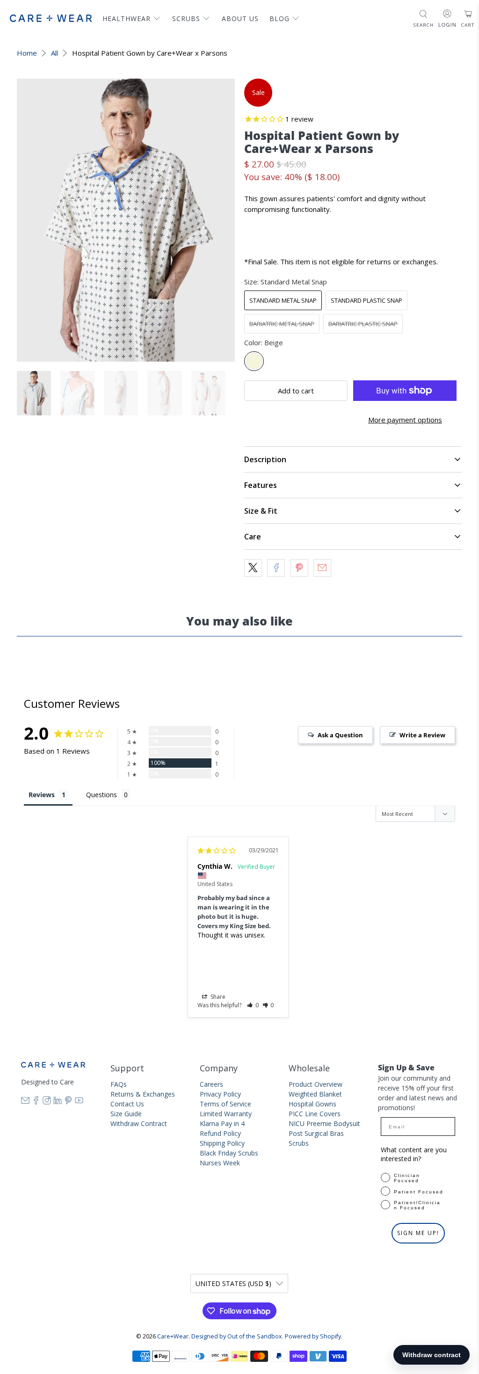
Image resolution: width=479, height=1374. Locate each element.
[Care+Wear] (51, 18)
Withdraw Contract (138, 1123)
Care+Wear (173, 1336)
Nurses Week (220, 1162)
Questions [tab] (101, 794)
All (54, 53)
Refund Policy (220, 1133)
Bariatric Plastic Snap (363, 324)
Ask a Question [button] (340, 735)
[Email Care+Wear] (25, 1102)
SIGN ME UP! (418, 1233)
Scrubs (186, 18)
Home (27, 53)
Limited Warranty (226, 1113)
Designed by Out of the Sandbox (236, 1336)
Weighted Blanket (315, 1094)
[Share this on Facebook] (276, 568)
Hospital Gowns (312, 1103)
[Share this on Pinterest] (299, 568)
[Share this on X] (253, 568)
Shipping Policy (222, 1143)
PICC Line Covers (315, 1113)
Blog (279, 18)
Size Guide (126, 1113)
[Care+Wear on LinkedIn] (57, 1102)
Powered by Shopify (313, 1336)
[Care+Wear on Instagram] (47, 1102)
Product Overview (315, 1084)
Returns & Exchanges (142, 1094)
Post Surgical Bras (316, 1133)
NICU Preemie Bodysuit (324, 1123)
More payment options (405, 419)
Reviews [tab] (42, 794)
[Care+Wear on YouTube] (79, 1102)
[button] (252, 1005)
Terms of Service (225, 1103)
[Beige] (254, 361)
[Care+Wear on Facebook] (36, 1102)
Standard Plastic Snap (366, 300)
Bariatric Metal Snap (281, 324)
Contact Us (127, 1103)
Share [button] (217, 997)
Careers (211, 1084)
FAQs (118, 1084)
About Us (240, 18)
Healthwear (126, 18)
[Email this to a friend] (322, 568)
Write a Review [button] (422, 735)
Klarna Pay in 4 (222, 1123)
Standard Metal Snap (283, 300)
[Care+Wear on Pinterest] (68, 1102)
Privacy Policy (220, 1094)
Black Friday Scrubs (229, 1153)
